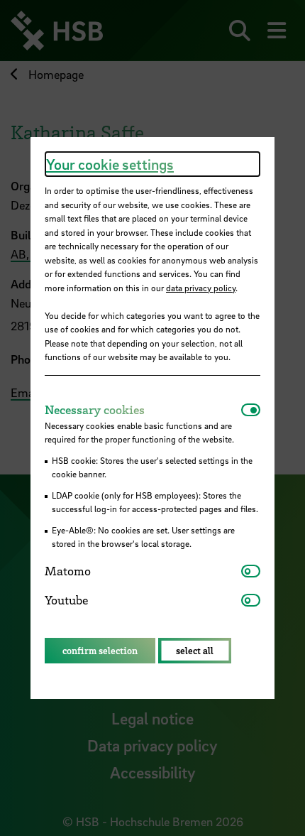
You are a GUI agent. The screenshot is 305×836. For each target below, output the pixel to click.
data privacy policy (200, 287)
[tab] (143, 410)
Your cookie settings (110, 164)
